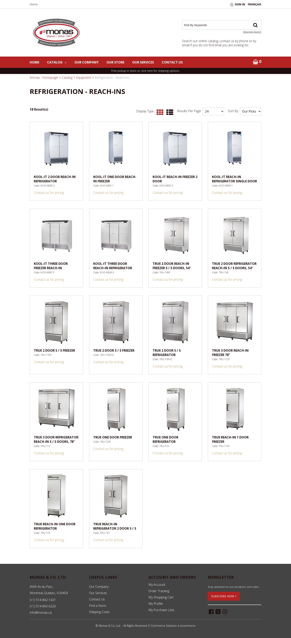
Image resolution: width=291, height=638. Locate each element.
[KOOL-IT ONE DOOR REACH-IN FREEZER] (115, 148)
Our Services (143, 62)
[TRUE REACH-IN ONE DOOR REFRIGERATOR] (56, 495)
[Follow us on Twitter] (218, 611)
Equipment (83, 77)
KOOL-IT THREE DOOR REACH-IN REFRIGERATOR (112, 265)
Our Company (86, 62)
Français (254, 4)
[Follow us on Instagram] (225, 611)
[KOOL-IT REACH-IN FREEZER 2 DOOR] (175, 148)
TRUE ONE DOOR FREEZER (112, 437)
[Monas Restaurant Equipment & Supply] (56, 33)
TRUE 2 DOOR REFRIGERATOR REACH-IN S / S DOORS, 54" (234, 265)
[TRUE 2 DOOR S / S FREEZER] (56, 322)
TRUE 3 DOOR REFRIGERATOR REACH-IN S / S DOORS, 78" (56, 439)
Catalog (55, 62)
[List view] (168, 112)
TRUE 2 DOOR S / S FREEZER (54, 350)
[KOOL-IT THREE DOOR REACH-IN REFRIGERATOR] (115, 235)
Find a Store (97, 605)
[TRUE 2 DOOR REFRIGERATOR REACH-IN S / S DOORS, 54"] (234, 235)
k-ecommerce (187, 626)
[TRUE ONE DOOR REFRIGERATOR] (175, 409)
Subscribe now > (223, 596)
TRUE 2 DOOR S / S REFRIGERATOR (167, 352)
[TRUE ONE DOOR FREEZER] (115, 409)
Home (34, 4)
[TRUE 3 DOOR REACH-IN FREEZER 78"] (234, 322)
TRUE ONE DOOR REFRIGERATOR (165, 439)
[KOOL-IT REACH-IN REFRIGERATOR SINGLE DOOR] (234, 148)
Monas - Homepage (44, 77)
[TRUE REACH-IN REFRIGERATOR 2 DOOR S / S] (115, 495)
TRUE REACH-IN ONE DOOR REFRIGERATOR (54, 526)
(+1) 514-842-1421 (43, 600)
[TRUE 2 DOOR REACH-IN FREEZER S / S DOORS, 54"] (175, 235)
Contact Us (172, 62)
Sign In (240, 4)
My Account (156, 584)
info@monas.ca (41, 612)
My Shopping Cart (160, 597)
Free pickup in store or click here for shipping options (145, 71)
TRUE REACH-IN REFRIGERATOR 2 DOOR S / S (114, 526)
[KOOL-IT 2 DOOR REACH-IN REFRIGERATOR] (56, 148)
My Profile (155, 603)
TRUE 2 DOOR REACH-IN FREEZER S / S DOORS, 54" (172, 265)
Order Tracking (158, 591)
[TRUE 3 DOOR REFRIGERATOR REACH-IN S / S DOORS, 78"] (56, 409)
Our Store (115, 62)
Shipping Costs (99, 612)
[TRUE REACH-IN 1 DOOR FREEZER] (234, 409)
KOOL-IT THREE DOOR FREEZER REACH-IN (51, 265)
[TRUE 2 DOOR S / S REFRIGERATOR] (175, 322)
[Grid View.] (159, 112)
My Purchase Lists (161, 610)
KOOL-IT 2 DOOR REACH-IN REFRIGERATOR (55, 179)
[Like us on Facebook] (211, 611)
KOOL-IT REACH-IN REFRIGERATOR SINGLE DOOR (234, 179)
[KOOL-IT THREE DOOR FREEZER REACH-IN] (56, 235)
